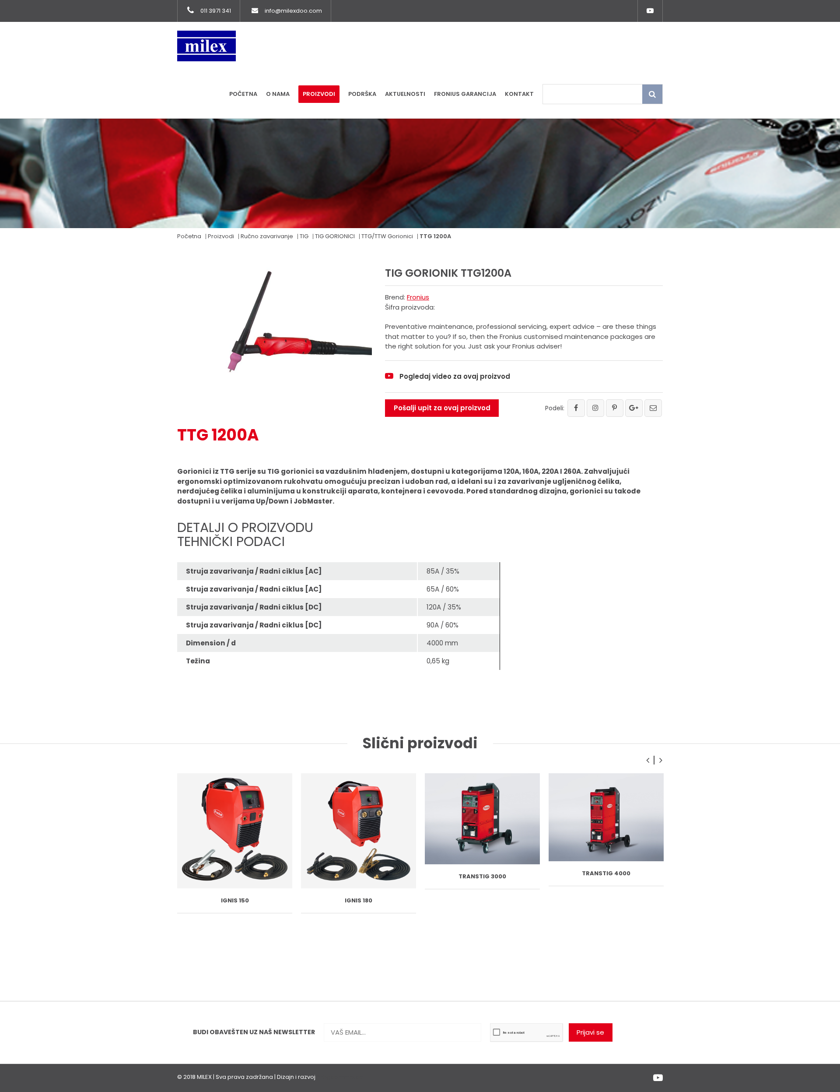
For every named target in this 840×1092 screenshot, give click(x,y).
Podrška (362, 94)
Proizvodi (319, 94)
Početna (243, 94)
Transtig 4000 (606, 873)
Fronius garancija (465, 94)
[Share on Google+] (634, 408)
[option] (234, 843)
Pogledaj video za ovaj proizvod (454, 376)
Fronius (418, 297)
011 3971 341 (215, 11)
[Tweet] (595, 408)
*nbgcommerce (340, 1077)
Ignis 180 (358, 900)
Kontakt (519, 94)
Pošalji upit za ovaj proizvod (442, 407)
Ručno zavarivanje (267, 236)
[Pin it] (614, 408)
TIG (304, 236)
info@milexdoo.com (293, 11)
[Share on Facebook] (576, 408)
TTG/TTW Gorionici (387, 236)
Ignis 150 (235, 900)
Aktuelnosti (405, 94)
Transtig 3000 (482, 876)
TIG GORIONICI (335, 236)
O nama (278, 94)
